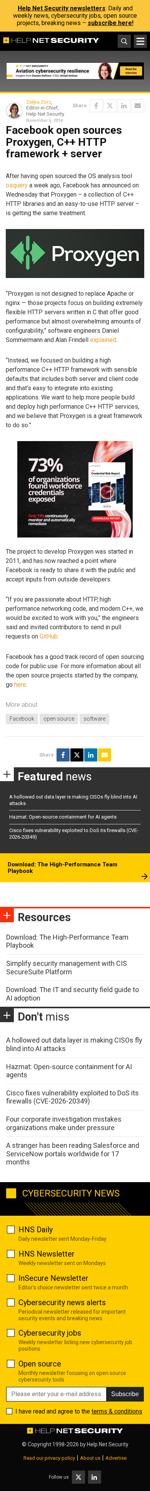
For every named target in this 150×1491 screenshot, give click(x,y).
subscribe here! (110, 23)
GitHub (49, 636)
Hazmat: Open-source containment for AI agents (63, 817)
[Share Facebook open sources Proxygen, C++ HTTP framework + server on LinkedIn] (123, 105)
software (94, 719)
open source (58, 719)
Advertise (116, 1458)
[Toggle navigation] (140, 41)
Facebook (22, 719)
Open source (39, 1363)
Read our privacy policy (49, 1458)
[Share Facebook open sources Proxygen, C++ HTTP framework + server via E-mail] (137, 105)
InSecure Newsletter (53, 1278)
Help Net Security (107, 1444)
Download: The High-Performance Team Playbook (62, 868)
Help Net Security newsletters (61, 8)
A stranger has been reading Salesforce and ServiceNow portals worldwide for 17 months (72, 1153)
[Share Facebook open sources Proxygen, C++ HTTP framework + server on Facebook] (96, 105)
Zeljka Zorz (38, 102)
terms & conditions (117, 1411)
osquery (17, 185)
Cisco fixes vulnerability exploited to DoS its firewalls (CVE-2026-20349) (72, 1097)
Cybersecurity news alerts (62, 1302)
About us (90, 1458)
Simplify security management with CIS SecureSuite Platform (66, 967)
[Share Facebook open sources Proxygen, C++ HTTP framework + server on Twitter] (110, 105)
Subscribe (125, 1394)
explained (103, 340)
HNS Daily (35, 1229)
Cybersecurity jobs (49, 1333)
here (20, 684)
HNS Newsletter (46, 1254)
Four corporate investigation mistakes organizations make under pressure (64, 1123)
